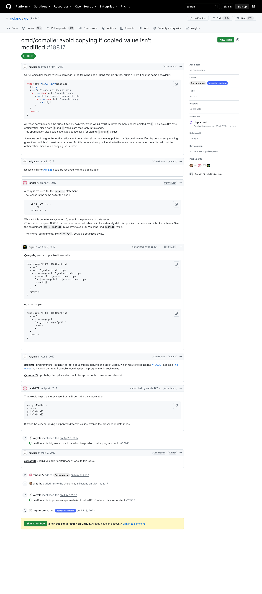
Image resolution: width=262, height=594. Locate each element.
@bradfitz (30, 460)
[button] (176, 84)
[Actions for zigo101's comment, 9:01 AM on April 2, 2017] (180, 247)
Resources (61, 6)
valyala (33, 66)
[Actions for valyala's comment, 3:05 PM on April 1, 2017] (180, 161)
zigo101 (33, 246)
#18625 (47, 169)
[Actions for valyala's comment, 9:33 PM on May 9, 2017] (180, 452)
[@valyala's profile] (25, 66)
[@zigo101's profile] (25, 247)
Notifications (200, 18)
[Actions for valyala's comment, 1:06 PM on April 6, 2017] (180, 356)
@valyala (29, 255)
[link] (35, 438)
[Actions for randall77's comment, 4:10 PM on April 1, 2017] (180, 182)
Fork (223, 18)
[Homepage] (8, 6)
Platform (22, 6)
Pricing (125, 6)
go (26, 18)
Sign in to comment (133, 523)
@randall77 (31, 375)
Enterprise (107, 6)
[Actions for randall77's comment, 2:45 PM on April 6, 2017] (180, 388)
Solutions (40, 6)
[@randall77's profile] (25, 183)
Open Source (84, 6)
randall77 (34, 182)
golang (15, 18)
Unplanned (70, 483)
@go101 (29, 364)
